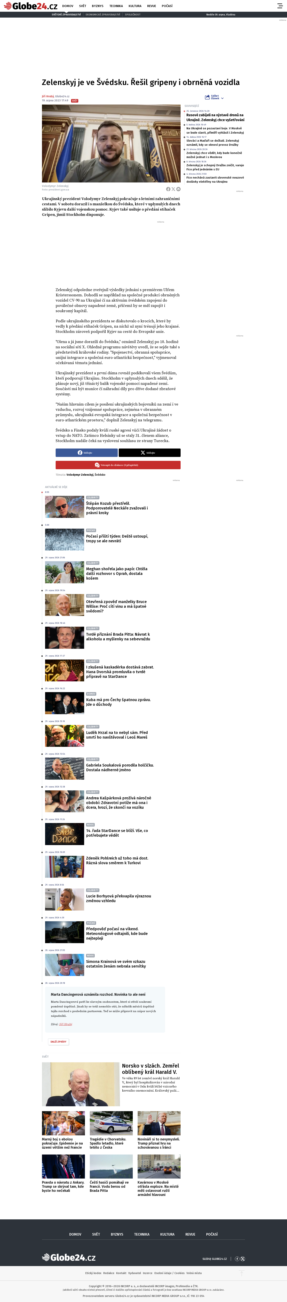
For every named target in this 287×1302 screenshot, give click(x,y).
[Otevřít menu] (279, 6)
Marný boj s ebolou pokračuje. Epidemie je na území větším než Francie (62, 1143)
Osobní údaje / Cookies (169, 1273)
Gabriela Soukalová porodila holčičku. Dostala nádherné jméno (120, 767)
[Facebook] (168, 189)
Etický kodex (93, 1273)
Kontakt (121, 1273)
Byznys (97, 6)
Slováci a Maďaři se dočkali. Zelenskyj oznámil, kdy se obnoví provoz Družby (212, 143)
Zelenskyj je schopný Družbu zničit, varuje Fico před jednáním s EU (215, 167)
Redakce (108, 1273)
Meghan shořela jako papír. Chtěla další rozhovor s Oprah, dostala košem (116, 574)
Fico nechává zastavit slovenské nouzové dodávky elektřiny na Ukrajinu (215, 179)
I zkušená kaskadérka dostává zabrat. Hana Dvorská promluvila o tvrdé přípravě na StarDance (120, 672)
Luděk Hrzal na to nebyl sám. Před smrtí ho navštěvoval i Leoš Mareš (117, 735)
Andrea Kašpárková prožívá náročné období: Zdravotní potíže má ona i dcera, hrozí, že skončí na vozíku (118, 803)
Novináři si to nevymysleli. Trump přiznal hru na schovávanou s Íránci (159, 1143)
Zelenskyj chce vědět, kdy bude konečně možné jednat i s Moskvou (214, 155)
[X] (173, 189)
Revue (151, 6)
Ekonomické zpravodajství (103, 14)
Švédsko (100, 474)
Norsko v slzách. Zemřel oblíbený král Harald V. (150, 1069)
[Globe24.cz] (30, 6)
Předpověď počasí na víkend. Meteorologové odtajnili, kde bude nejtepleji (117, 934)
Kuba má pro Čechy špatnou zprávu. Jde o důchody (118, 702)
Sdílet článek (215, 97)
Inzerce (147, 1273)
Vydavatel (134, 1273)
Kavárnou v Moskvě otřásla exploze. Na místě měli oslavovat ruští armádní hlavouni (158, 1188)
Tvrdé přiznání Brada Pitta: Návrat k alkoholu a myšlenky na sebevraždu (118, 636)
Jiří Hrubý (48, 96)
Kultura (135, 6)
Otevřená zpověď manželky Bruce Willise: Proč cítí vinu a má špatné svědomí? (116, 606)
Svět (82, 6)
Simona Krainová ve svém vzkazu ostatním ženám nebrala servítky (116, 964)
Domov (67, 6)
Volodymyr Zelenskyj (80, 474)
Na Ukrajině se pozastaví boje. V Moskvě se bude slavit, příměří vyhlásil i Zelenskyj (215, 130)
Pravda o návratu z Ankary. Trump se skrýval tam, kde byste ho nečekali (63, 1186)
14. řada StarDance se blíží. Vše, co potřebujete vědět (117, 833)
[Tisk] (178, 189)
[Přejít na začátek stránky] (241, 1273)
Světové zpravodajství (66, 14)
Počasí (167, 6)
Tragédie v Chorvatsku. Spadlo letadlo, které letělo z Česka (108, 1143)
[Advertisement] (118, 252)
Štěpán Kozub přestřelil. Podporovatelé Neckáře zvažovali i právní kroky (117, 508)
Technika (116, 6)
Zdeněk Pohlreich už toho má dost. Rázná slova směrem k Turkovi (117, 860)
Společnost (132, 14)
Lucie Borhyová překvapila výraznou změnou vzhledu (118, 898)
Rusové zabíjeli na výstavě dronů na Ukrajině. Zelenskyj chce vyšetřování (215, 117)
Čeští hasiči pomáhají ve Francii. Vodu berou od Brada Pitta (109, 1186)
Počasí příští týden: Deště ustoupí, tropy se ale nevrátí (117, 538)
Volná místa (194, 1273)
